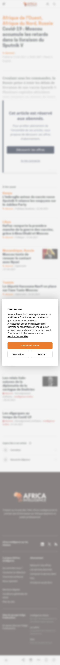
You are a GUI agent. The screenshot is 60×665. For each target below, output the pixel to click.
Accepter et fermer (30, 345)
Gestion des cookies (18, 336)
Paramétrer (18, 354)
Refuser (42, 354)
